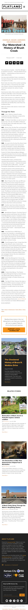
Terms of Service (23, 609)
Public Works (18, 309)
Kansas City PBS (11, 542)
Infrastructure (11, 309)
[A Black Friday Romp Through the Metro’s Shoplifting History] (14, 495)
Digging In (6, 40)
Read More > (5, 432)
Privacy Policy (11, 609)
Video (23, 309)
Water (2, 311)
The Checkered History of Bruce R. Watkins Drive (13, 362)
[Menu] (24, 6)
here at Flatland (22, 299)
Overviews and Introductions (16, 41)
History (14, 40)
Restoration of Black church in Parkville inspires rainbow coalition (12, 418)
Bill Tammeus (6, 421)
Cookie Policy (16, 609)
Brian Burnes (6, 466)
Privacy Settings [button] (5, 609)
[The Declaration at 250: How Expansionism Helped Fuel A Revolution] (14, 450)
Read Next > (8, 382)
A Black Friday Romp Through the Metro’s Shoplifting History (13, 506)
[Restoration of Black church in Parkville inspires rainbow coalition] (14, 405)
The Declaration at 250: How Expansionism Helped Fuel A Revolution (12, 462)
